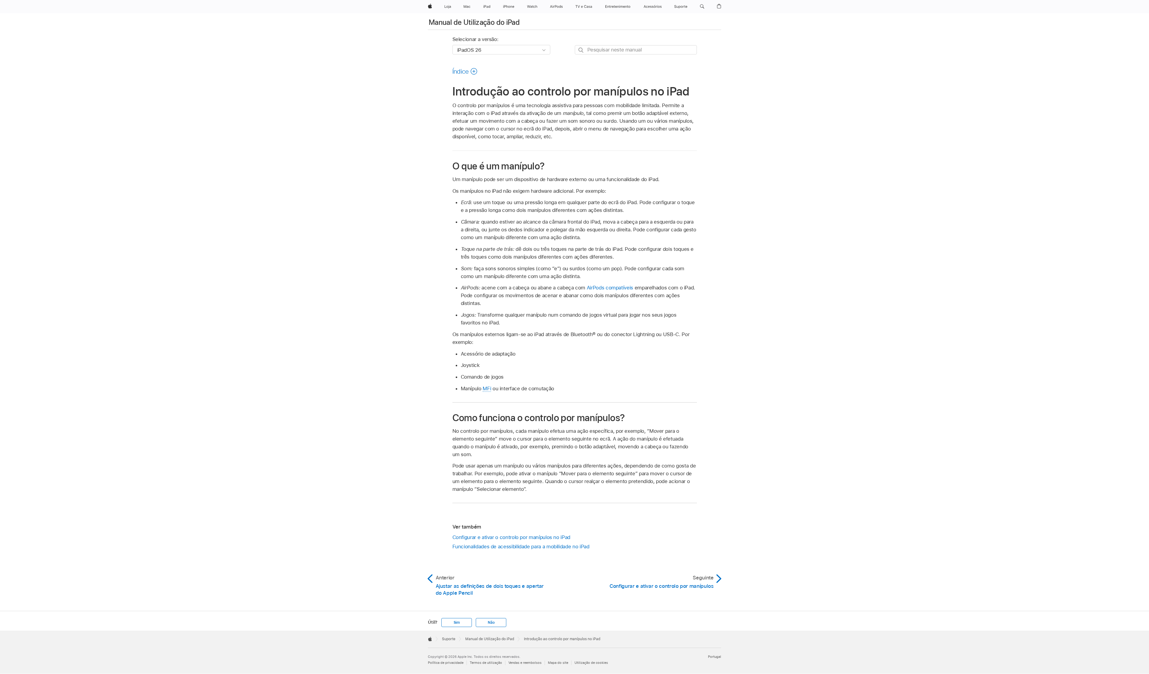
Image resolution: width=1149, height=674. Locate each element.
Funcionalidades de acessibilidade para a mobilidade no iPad (520, 546)
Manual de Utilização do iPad (474, 22)
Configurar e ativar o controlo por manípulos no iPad (511, 537)
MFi (487, 388)
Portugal (714, 657)
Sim (457, 622)
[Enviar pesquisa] (581, 50)
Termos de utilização (486, 663)
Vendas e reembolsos (525, 663)
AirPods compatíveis (610, 288)
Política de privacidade (445, 663)
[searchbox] (636, 49)
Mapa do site (558, 663)
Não (491, 622)
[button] (702, 6)
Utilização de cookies (591, 663)
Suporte (448, 639)
